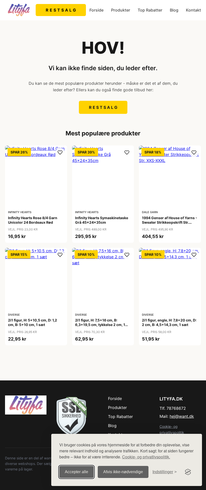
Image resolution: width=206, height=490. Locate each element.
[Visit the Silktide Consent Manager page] (188, 472)
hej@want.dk (182, 416)
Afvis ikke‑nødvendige (123, 472)
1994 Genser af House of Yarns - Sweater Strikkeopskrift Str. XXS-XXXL (169, 222)
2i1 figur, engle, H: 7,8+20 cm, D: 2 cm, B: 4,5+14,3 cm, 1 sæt (169, 322)
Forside (96, 10)
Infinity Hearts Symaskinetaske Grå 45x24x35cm (101, 220)
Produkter (120, 10)
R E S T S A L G (61, 10)
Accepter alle (76, 472)
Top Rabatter (150, 10)
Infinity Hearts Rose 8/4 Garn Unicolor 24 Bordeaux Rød (32, 220)
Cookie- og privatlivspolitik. (146, 457)
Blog (174, 10)
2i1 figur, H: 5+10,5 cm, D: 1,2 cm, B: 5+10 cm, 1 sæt (32, 322)
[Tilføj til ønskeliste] (60, 152)
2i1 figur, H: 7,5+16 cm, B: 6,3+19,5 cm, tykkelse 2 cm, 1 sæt (100, 324)
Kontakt (193, 10)
